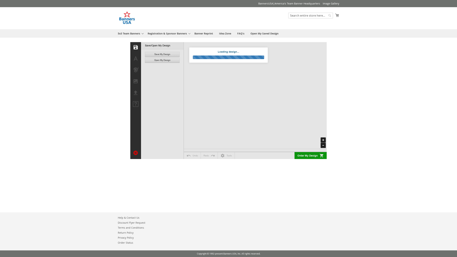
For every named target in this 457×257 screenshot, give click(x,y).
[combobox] (310, 15)
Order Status (125, 242)
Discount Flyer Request (131, 222)
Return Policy (126, 232)
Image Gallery (331, 3)
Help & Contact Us (128, 217)
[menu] (228, 33)
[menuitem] (130, 33)
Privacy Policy (126, 237)
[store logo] (127, 18)
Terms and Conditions (131, 227)
